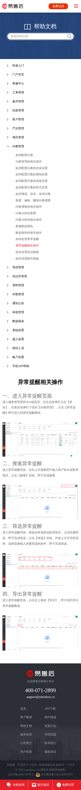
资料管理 (18, 285)
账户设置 (18, 357)
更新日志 (50, 726)
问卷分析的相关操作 (29, 219)
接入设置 (18, 339)
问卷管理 (18, 146)
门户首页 (18, 74)
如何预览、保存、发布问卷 (33, 194)
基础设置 (18, 330)
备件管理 (18, 101)
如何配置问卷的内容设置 (32, 168)
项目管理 (18, 137)
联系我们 (50, 743)
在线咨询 (18, 784)
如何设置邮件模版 (27, 258)
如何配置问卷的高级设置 (32, 181)
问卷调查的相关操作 (29, 206)
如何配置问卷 (24, 155)
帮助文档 (26, 726)
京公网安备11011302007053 (56, 774)
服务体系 (26, 734)
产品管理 (18, 128)
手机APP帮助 (20, 366)
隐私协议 (50, 751)
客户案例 (26, 717)
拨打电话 (43, 784)
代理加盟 (50, 734)
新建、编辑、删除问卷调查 (33, 200)
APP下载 (50, 708)
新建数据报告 (24, 226)
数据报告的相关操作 (29, 232)
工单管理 (18, 92)
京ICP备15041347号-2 (21, 774)
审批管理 (18, 312)
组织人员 (18, 348)
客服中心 (18, 83)
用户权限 (26, 751)
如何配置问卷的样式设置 (32, 187)
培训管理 (18, 267)
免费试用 (58, 6)
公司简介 (26, 743)
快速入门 (18, 65)
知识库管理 (19, 276)
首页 (23, 708)
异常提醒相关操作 (27, 245)
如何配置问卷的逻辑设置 (32, 174)
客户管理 (18, 119)
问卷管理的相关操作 (29, 161)
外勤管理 (18, 294)
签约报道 (50, 717)
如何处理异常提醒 (27, 239)
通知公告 (18, 303)
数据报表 (18, 321)
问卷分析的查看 (26, 213)
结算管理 (18, 110)
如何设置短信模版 (27, 252)
